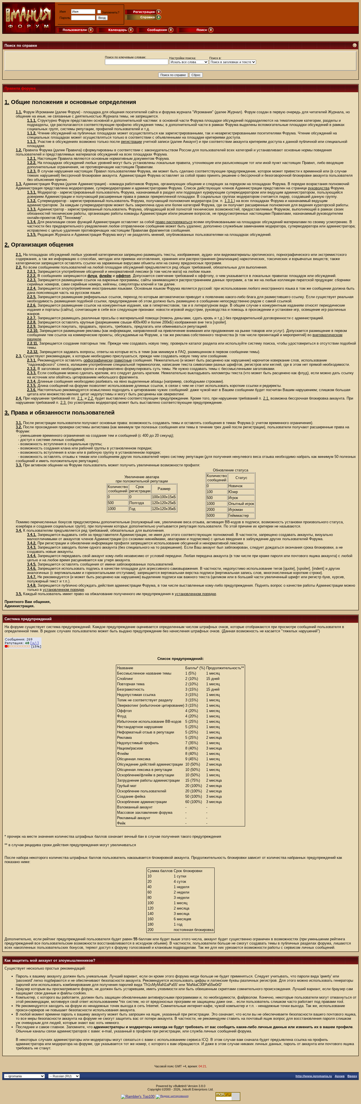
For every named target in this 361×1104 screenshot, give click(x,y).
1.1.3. (31, 141)
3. (7, 412)
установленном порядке (63, 590)
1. (7, 102)
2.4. (19, 398)
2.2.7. (31, 318)
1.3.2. (31, 201)
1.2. (19, 150)
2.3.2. (31, 369)
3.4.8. (31, 585)
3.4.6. (31, 568)
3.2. (19, 427)
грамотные (123, 360)
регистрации (131, 141)
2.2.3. (31, 280)
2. (7, 244)
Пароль (65, 17)
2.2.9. (31, 326)
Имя (63, 11)
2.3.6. (31, 390)
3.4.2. (31, 543)
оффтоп (123, 276)
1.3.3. (31, 209)
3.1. (19, 423)
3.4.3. (31, 547)
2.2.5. (31, 297)
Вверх (352, 1076)
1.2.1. (31, 158)
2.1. (19, 254)
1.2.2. (31, 163)
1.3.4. (31, 222)
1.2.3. (31, 171)
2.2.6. (31, 305)
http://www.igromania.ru (314, 1076)
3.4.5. (31, 564)
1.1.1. (31, 120)
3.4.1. (31, 535)
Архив (340, 1076)
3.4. (19, 530)
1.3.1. (31, 192)
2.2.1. (31, 271)
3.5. (19, 594)
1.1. (19, 112)
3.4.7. (31, 577)
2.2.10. (32, 331)
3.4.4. (31, 556)
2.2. (19, 267)
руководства (318, 188)
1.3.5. (31, 234)
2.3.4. (31, 381)
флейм (105, 276)
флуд (92, 276)
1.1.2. (31, 133)
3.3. (19, 465)
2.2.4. (31, 288)
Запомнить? (110, 12)
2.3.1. (31, 360)
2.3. (19, 356)
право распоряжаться (173, 222)
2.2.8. (31, 322)
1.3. (19, 184)
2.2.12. (32, 352)
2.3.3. (31, 373)
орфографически (98, 360)
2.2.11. (32, 343)
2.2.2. (31, 276)
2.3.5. (31, 385)
